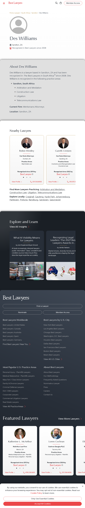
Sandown (44, 199)
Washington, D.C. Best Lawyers (56, 336)
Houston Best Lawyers (53, 340)
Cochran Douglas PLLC (56, 447)
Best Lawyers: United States (14, 325)
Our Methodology (51, 376)
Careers (47, 391)
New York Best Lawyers (53, 325)
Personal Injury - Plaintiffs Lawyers (16, 372)
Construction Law (18, 192)
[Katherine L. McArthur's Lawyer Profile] (20, 436)
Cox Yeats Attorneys (27, 156)
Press (46, 387)
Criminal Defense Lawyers (13, 387)
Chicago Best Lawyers (52, 332)
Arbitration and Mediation (52, 189)
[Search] (56, 3)
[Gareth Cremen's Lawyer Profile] (63, 145)
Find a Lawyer (15, 13)
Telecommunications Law (50, 192)
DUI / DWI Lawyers (10, 391)
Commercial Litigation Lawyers (15, 398)
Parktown (14, 199)
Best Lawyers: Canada (12, 329)
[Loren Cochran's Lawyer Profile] (56, 436)
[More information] (32, 174)
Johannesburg (63, 196)
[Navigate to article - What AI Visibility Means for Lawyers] (27, 255)
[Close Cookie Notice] (83, 486)
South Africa (25, 13)
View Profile (16, 182)
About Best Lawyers (52, 372)
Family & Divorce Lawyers (13, 383)
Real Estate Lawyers (11, 402)
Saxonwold (55, 199)
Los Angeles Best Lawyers (54, 329)
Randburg (33, 199)
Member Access (63, 312)
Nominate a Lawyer (52, 383)
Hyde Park (50, 196)
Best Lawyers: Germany (12, 340)
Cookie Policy (36, 493)
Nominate (22, 312)
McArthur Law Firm (20, 447)
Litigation (32, 192)
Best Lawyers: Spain (11, 336)
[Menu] (4, 3)
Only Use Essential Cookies (42, 499)
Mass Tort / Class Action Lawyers (16, 380)
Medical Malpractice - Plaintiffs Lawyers (19, 376)
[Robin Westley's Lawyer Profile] (27, 145)
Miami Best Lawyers (52, 355)
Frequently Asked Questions (55, 380)
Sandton (35, 13)
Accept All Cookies (43, 504)
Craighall (30, 196)
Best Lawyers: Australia (12, 332)
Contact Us (48, 395)
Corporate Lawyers (10, 395)
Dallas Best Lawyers (52, 344)
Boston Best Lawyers (52, 351)
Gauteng (39, 196)
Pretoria (24, 199)
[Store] (61, 3)
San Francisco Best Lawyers (55, 347)
